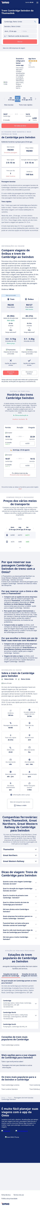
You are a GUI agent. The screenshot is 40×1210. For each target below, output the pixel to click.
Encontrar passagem (10, 152)
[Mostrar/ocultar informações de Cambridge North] (36, 1015)
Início (3, 1098)
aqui (20, 489)
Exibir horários (10, 176)
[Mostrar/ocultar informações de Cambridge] (36, 1004)
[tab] (8, 105)
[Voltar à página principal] (5, 2)
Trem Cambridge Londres (10, 1045)
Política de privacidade (9, 1199)
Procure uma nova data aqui (20, 475)
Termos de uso (18, 1195)
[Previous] (6, 528)
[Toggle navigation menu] (37, 2)
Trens (10, 1098)
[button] (11, 31)
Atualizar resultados (18, 419)
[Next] (35, 99)
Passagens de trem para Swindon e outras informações (17, 1066)
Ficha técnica (6, 1195)
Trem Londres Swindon (9, 1089)
